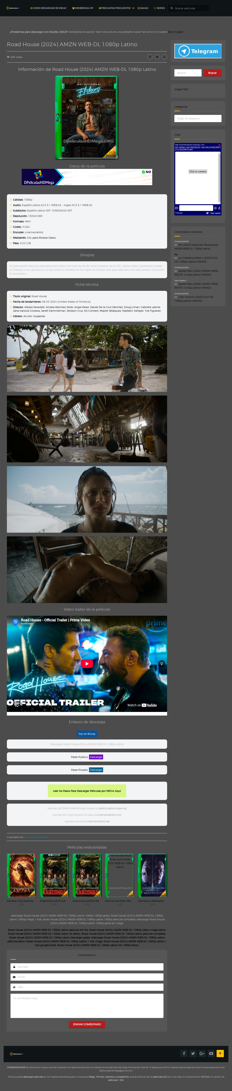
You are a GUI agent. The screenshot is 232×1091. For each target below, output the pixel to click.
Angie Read (81, 307)
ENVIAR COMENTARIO (87, 1024)
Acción (27, 316)
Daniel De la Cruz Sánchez (106, 307)
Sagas (144, 8)
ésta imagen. (176, 31)
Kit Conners (91, 310)
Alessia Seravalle (34, 307)
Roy (176, 254)
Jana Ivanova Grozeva (26, 310)
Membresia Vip (84, 8)
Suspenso (39, 316)
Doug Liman (131, 307)
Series (160, 8)
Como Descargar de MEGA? (50, 8)
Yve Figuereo (153, 310)
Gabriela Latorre (150, 307)
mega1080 (181, 89)
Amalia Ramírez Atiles (59, 307)
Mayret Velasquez (110, 310)
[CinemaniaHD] (13, 4)
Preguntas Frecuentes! (115, 8)
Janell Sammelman (53, 310)
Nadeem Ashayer (133, 310)
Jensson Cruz (75, 310)
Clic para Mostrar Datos (41, 237)
